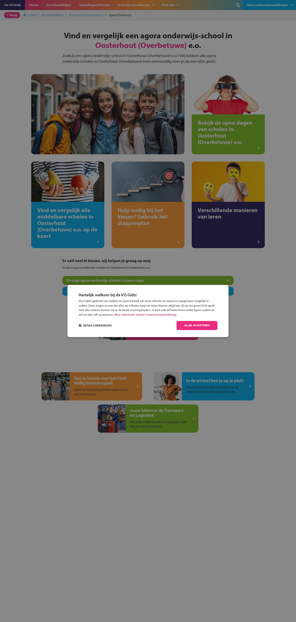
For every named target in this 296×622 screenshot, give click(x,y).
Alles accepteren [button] (197, 325)
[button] (95, 325)
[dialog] (148, 311)
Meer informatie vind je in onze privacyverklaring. (145, 314)
